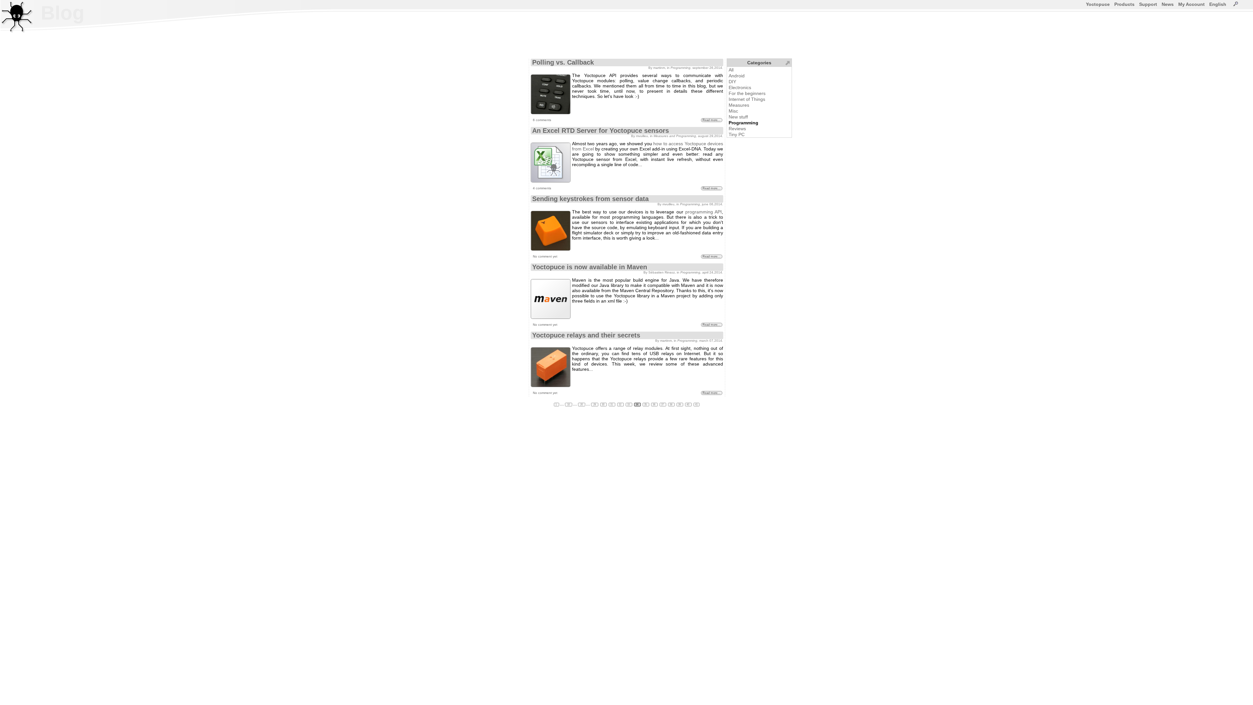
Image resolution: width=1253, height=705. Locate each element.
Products (1124, 4)
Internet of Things (747, 99)
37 (662, 404)
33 (628, 404)
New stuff (738, 116)
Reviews (737, 128)
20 (581, 404)
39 (679, 404)
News (1168, 4)
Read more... (711, 120)
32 (620, 404)
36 (654, 404)
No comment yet (545, 256)
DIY (732, 81)
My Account (1191, 4)
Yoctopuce (1098, 4)
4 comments (542, 188)
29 (594, 404)
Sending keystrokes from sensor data (590, 198)
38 (671, 404)
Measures (739, 105)
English (1217, 4)
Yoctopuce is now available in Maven (589, 267)
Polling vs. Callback (563, 62)
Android (737, 75)
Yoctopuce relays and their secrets (586, 335)
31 (611, 404)
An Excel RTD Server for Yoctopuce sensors (600, 130)
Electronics (740, 87)
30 (603, 404)
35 (645, 404)
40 (688, 404)
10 (568, 404)
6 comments (542, 120)
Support (1148, 4)
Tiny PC (737, 134)
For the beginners (747, 93)
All (731, 69)
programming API (703, 211)
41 (696, 404)
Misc (733, 111)
